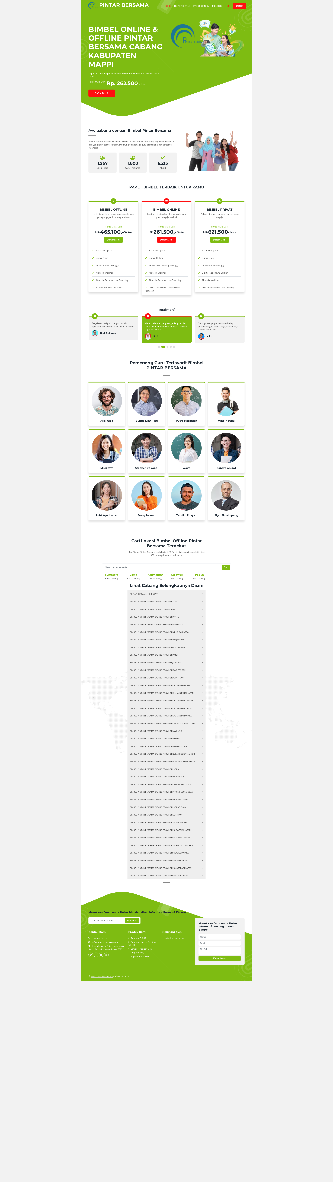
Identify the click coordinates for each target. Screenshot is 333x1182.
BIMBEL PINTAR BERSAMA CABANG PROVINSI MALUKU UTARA (158, 746)
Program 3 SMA (138, 938)
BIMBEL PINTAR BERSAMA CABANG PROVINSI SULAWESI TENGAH (160, 837)
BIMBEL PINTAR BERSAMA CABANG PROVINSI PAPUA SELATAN (159, 799)
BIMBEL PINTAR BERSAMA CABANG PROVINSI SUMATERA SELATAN (160, 868)
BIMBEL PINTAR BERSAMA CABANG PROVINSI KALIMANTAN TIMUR (161, 708)
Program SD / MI (139, 952)
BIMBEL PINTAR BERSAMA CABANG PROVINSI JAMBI (154, 654)
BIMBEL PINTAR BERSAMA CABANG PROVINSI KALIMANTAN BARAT (160, 685)
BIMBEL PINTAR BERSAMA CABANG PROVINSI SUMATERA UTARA (160, 875)
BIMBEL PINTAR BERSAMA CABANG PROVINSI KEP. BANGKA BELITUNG (162, 723)
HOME (167, 6)
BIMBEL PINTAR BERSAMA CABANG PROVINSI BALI (153, 609)
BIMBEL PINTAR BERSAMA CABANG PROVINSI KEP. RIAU (156, 814)
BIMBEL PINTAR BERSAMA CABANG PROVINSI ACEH (153, 601)
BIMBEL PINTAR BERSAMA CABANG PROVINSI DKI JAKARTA (157, 639)
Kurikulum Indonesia (174, 938)
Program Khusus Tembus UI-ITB (142, 943)
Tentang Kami (182, 6)
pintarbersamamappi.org (102, 976)
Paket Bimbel (201, 6)
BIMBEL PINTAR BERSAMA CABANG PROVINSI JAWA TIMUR (157, 677)
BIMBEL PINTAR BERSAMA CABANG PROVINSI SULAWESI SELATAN (160, 830)
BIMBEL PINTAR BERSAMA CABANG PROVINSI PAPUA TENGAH (158, 807)
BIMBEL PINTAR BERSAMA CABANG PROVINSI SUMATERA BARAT (159, 860)
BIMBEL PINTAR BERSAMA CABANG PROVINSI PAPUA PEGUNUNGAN (161, 792)
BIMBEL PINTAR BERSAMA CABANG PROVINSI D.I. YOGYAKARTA (159, 632)
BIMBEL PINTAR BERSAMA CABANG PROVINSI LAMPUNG (156, 731)
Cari (226, 567)
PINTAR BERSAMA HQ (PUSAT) (144, 594)
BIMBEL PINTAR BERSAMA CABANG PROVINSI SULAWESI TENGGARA (161, 845)
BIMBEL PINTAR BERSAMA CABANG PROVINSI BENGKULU (156, 624)
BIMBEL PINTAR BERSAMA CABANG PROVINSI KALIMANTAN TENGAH (161, 700)
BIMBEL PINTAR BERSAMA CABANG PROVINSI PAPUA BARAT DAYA (160, 784)
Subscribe (132, 920)
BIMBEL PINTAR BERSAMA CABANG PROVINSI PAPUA (154, 769)
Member (217, 6)
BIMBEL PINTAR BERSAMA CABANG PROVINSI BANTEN (155, 616)
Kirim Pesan (219, 958)
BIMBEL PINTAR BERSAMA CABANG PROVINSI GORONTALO (157, 647)
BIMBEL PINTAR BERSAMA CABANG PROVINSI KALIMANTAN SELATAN (162, 693)
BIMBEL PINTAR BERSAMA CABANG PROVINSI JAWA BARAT (157, 662)
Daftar (239, 6)
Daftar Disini (113, 240)
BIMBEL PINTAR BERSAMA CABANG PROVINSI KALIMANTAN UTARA (161, 715)
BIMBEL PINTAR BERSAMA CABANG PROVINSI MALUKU (155, 738)
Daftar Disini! (101, 93)
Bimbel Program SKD (141, 949)
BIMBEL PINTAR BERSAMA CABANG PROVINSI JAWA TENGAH (158, 670)
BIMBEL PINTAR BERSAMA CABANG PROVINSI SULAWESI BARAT (159, 822)
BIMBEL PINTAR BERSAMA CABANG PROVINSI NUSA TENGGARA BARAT (162, 754)
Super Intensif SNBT (141, 956)
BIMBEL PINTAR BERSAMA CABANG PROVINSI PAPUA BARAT (157, 776)
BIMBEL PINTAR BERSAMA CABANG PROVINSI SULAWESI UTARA (159, 852)
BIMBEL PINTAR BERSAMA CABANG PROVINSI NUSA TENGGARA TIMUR (162, 761)
